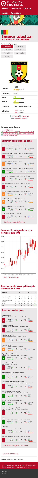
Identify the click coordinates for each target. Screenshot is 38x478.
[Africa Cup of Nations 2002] (25, 132)
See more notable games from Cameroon (16, 445)
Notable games (7, 50)
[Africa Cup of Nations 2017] (9, 134)
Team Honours (20, 50)
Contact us (23, 465)
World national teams (8, 467)
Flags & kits (7, 56)
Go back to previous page (11, 454)
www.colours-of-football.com (20, 118)
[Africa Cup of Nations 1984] (25, 134)
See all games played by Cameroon (14, 222)
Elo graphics (7, 53)
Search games (16, 8)
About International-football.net (10, 465)
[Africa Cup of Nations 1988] (9, 135)
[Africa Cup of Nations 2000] (9, 132)
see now (25, 39)
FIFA (16, 112)
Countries (5, 13)
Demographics (20, 53)
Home (6, 8)
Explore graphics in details (11, 277)
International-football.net (5, 472)
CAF (9, 44)
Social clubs (27, 467)
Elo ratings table (31, 465)
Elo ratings (27, 8)
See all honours (8, 130)
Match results (20, 47)
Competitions (16, 13)
